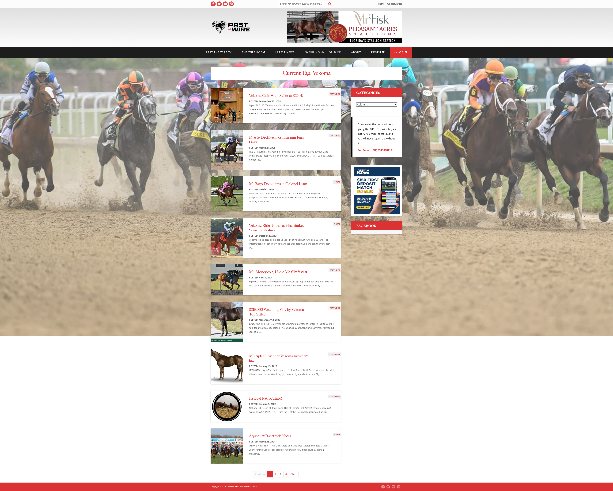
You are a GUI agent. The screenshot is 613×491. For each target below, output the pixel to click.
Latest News (285, 52)
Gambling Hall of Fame (323, 52)
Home (381, 4)
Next (293, 474)
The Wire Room (253, 52)
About (356, 52)
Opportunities (394, 4)
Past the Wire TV (219, 52)
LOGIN (402, 52)
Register (378, 52)
